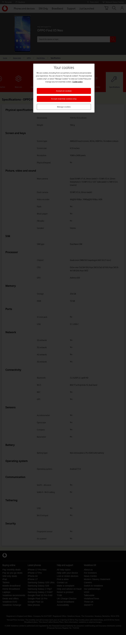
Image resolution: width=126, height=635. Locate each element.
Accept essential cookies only (63, 99)
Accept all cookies (64, 91)
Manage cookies (64, 107)
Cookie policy (77, 82)
